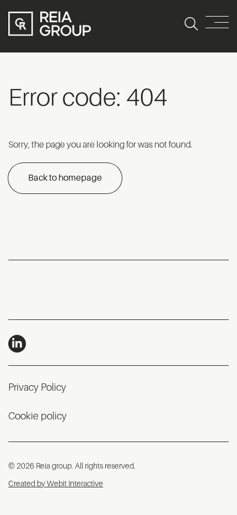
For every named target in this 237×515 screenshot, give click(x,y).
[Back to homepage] (49, 24)
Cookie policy (37, 416)
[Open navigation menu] (217, 24)
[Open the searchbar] (191, 23)
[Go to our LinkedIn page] (17, 344)
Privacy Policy (37, 387)
